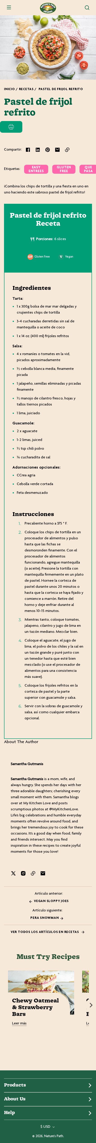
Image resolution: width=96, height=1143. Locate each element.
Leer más (19, 1024)
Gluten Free (64, 169)
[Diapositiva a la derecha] (91, 1005)
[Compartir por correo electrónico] (57, 150)
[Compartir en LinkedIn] (38, 150)
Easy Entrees (36, 169)
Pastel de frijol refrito (61, 89)
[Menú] (9, 8)
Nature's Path (53, 1136)
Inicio (9, 89)
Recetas (26, 89)
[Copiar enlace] (67, 150)
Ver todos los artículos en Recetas (45, 932)
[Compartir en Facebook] (28, 150)
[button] (87, 8)
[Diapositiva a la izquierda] (5, 1005)
